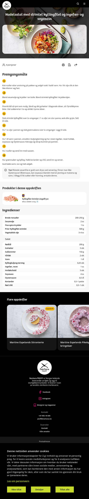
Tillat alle (65, 489)
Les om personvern (18, 481)
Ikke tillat (16, 489)
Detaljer (39, 489)
